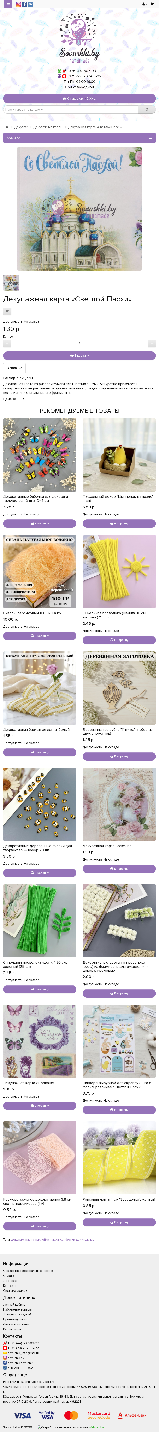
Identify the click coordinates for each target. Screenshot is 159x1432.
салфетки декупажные (77, 1240)
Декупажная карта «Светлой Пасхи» (95, 127)
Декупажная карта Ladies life (107, 846)
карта (29, 1240)
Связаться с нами (16, 1324)
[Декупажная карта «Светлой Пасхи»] (79, 209)
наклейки (42, 1240)
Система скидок (15, 1291)
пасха (55, 1240)
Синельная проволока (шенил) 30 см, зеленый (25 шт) (35, 964)
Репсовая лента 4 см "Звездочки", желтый (119, 1199)
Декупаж (21, 127)
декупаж (17, 1240)
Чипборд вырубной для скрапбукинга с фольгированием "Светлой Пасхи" (117, 1085)
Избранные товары (17, 1309)
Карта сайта (12, 1329)
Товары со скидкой (17, 1314)
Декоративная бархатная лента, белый (36, 729)
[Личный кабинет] (145, 4)
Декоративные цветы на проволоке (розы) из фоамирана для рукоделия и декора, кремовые (115, 966)
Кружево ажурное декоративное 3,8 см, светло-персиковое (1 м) (37, 1201)
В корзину (81, 355)
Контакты (10, 1286)
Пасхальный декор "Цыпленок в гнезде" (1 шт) (118, 498)
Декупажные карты (47, 127)
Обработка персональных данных (28, 1271)
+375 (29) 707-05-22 (84, 76)
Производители (15, 1319)
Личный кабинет (15, 1304)
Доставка (10, 1281)
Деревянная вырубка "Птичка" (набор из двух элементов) (118, 731)
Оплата (8, 1276)
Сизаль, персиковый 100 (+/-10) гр (32, 613)
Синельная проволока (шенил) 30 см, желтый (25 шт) (114, 615)
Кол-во (8, 336)
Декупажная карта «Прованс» (28, 1083)
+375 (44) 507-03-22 (84, 71)
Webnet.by (96, 1427)
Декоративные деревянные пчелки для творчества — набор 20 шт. (37, 848)
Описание (14, 368)
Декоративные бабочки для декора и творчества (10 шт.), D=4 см (35, 498)
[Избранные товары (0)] (152, 4)
